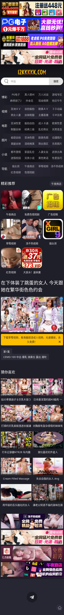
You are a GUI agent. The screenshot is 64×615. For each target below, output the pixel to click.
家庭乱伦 (29, 152)
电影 (4, 126)
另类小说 (29, 158)
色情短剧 (29, 172)
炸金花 (29, 100)
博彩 (4, 97)
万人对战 (43, 94)
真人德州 (29, 94)
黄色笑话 (43, 158)
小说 (4, 154)
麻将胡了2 (16, 100)
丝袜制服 (29, 115)
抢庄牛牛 (57, 100)
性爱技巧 (57, 158)
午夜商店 (29, 166)
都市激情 (16, 152)
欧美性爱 (57, 123)
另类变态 (57, 129)
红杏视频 (16, 172)
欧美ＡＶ (43, 109)
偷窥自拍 (16, 137)
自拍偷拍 (29, 109)
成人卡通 (43, 123)
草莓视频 (43, 166)
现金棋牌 (43, 100)
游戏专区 (57, 94)
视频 (4, 111)
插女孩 (16, 166)
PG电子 (16, 94)
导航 (4, 169)
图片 (4, 140)
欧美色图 (43, 137)
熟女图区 (43, 143)
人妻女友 (43, 152)
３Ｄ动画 (57, 109)
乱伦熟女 (43, 129)
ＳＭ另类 (57, 115)
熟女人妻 (16, 115)
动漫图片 (57, 137)
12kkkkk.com (32, 72)
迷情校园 (16, 158)
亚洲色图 (29, 137)
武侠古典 (57, 152)
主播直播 (43, 115)
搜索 (56, 81)
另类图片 (57, 143)
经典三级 (29, 129)
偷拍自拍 (29, 123)
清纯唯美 (29, 143)
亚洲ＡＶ (16, 109)
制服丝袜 (16, 129)
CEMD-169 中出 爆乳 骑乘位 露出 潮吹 (25, 357)
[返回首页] (59, 607)
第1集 (6, 351)
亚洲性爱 (16, 123)
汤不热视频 (57, 166)
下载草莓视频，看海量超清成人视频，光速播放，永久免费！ (32, 339)
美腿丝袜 (16, 143)
